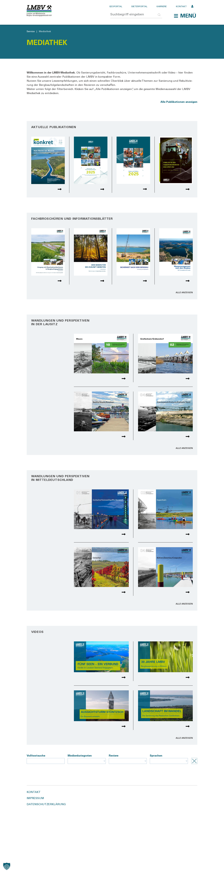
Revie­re (113, 756)
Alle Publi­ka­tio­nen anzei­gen (178, 102)
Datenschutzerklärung (46, 804)
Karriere (161, 7)
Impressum (35, 798)
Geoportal (115, 7)
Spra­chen (156, 756)
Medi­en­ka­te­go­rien (80, 756)
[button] (185, 16)
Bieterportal (139, 7)
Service (31, 31)
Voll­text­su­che (36, 756)
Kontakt (181, 7)
